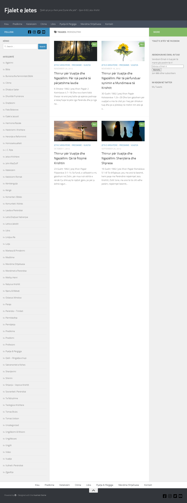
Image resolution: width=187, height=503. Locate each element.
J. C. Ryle (9, 150)
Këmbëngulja (12, 183)
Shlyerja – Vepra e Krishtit (17, 385)
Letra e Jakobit (12, 224)
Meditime (10, 257)
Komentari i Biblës (14, 197)
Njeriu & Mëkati (13, 291)
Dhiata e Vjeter (12, 89)
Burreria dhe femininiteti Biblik (19, 76)
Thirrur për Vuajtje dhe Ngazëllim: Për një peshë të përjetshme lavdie (72, 78)
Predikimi (10, 338)
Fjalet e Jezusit (12, 116)
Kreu (6, 24)
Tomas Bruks (12, 411)
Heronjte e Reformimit (16, 136)
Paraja (8, 304)
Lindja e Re (10, 237)
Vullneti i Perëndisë (14, 465)
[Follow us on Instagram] (34, 32)
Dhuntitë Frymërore (15, 96)
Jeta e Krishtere (62, 65)
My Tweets (157, 87)
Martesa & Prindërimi (15, 250)
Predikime (17, 24)
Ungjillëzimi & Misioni (15, 432)
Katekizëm (31, 24)
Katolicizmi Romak (14, 177)
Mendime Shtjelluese (91, 24)
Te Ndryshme (12, 398)
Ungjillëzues (11, 438)
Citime (44, 24)
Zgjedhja (9, 472)
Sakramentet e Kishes (15, 364)
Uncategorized (12, 425)
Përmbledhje (11, 318)
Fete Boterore (12, 109)
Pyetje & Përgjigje (68, 24)
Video (8, 452)
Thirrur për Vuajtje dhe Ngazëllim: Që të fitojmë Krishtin (70, 158)
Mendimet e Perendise (16, 271)
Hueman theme (39, 495)
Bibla (8, 69)
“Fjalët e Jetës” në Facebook (166, 41)
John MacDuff (12, 163)
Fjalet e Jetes (20, 10)
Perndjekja (10, 324)
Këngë (8, 190)
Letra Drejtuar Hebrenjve (17, 217)
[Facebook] (29, 32)
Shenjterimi (11, 371)
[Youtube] (43, 32)
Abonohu (156, 70)
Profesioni (10, 344)
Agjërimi (9, 62)
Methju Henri (12, 277)
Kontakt (109, 24)
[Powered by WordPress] (15, 495)
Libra (53, 24)
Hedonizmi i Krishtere (15, 130)
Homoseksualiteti (14, 143)
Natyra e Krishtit (13, 284)
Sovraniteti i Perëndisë (16, 391)
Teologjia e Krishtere (15, 405)
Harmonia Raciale (13, 123)
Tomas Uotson (12, 418)
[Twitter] (39, 32)
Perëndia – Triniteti (14, 311)
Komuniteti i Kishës (14, 203)
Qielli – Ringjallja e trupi (16, 358)
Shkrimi (9, 378)
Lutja (8, 244)
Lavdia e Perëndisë (14, 210)
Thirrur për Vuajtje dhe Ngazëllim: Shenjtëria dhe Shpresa (119, 158)
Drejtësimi (10, 103)
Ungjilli (9, 445)
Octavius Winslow (13, 297)
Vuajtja (87, 65)
